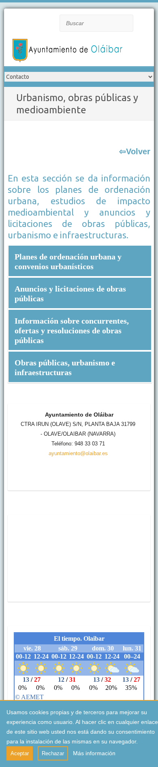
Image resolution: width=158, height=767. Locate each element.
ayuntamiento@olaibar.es (78, 453)
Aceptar (20, 753)
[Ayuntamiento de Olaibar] (69, 52)
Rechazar (53, 753)
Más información (94, 753)
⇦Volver (134, 151)
